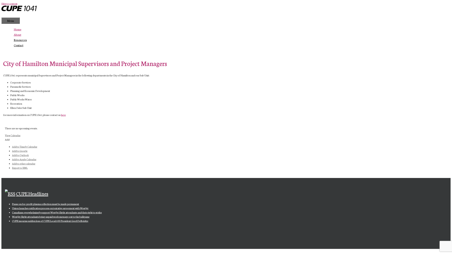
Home (17, 29)
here (63, 115)
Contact (18, 45)
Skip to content (9, 3)
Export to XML (20, 168)
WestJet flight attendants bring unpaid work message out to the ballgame (51, 216)
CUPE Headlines (32, 193)
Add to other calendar (23, 163)
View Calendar (12, 135)
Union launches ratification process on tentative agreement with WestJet (50, 208)
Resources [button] (20, 40)
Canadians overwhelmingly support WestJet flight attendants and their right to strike (57, 212)
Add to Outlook (20, 155)
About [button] (17, 34)
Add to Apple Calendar (24, 159)
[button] (7, 139)
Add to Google (20, 151)
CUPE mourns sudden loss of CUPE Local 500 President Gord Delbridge (50, 221)
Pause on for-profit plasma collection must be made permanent (45, 204)
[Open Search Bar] (6, 15)
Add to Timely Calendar (24, 146)
